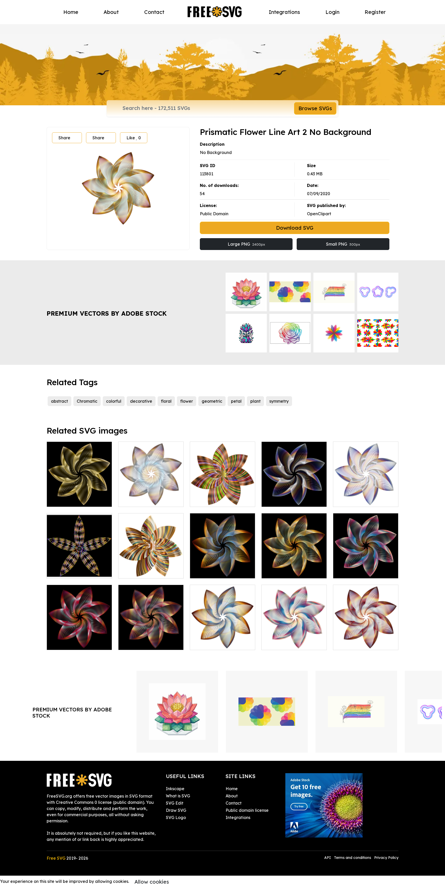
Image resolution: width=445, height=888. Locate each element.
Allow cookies (151, 881)
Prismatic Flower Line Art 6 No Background (151, 496)
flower (186, 401)
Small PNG (343, 244)
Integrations (284, 12)
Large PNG (246, 244)
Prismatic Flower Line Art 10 (79, 496)
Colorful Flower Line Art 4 (220, 499)
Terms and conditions (352, 857)
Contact (154, 12)
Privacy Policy (386, 857)
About (111, 12)
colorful (113, 401)
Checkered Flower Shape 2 (79, 571)
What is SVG (178, 795)
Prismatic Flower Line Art (220, 571)
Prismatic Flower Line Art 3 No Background (294, 639)
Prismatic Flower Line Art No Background (222, 639)
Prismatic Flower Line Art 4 (78, 642)
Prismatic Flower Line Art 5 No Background (365, 639)
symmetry (279, 401)
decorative (141, 401)
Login (332, 12)
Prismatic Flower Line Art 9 (293, 499)
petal (236, 401)
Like (133, 137)
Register (375, 12)
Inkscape (175, 788)
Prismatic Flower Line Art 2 (293, 571)
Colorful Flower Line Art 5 (149, 571)
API (328, 857)
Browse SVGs (315, 108)
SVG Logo (176, 817)
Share (64, 137)
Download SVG (294, 228)
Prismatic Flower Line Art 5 (150, 642)
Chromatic (87, 401)
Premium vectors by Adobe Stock (107, 313)
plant (255, 401)
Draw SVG (176, 810)
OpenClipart (319, 213)
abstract (59, 401)
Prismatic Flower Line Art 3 (365, 571)
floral (166, 401)
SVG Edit (174, 803)
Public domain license (247, 810)
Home (70, 12)
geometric (212, 401)
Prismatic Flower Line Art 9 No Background (365, 496)
